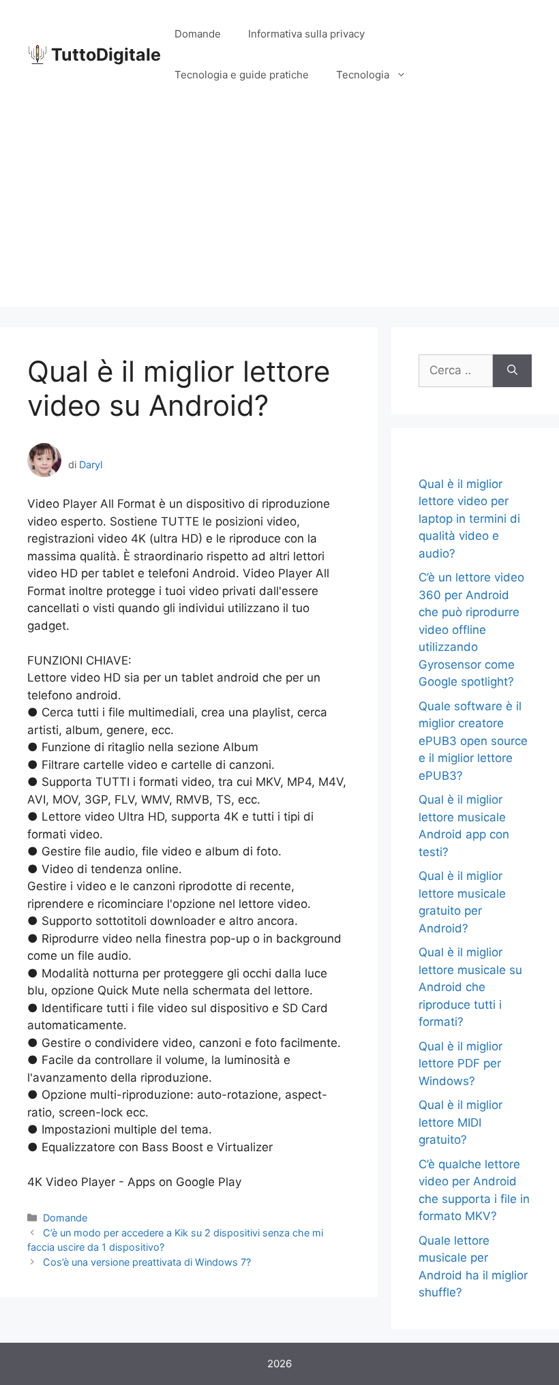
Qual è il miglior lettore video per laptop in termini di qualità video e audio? (469, 518)
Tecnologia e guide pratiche (242, 74)
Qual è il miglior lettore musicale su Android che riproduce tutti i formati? (470, 987)
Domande (198, 33)
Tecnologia (362, 74)
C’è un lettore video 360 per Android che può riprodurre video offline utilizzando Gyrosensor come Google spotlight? (471, 629)
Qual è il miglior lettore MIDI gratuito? (460, 1122)
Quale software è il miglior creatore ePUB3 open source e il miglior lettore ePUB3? (473, 740)
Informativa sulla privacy (306, 33)
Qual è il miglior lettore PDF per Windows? (460, 1063)
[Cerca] (512, 370)
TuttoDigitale (106, 54)
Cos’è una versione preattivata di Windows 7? (147, 1262)
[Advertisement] (279, 211)
